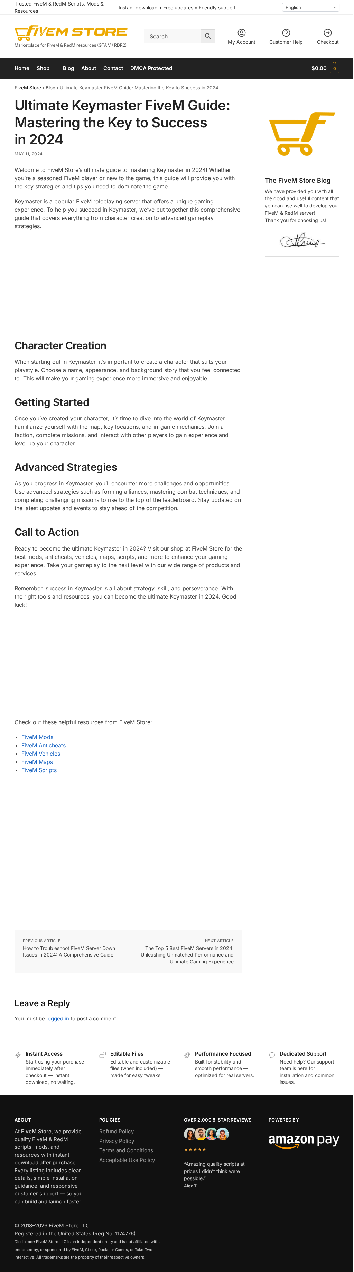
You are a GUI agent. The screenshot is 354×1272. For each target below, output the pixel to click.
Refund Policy (116, 1131)
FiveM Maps (37, 761)
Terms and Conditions (126, 1150)
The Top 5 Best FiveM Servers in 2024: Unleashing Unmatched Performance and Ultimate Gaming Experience (187, 954)
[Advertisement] (128, 285)
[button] (325, 68)
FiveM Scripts (39, 770)
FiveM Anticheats (43, 745)
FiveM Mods (37, 737)
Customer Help (286, 42)
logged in (57, 1018)
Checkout (328, 42)
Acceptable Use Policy (127, 1160)
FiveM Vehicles (40, 753)
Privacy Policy (116, 1141)
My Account (241, 42)
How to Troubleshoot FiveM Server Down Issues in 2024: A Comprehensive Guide (69, 951)
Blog (50, 87)
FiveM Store (28, 87)
